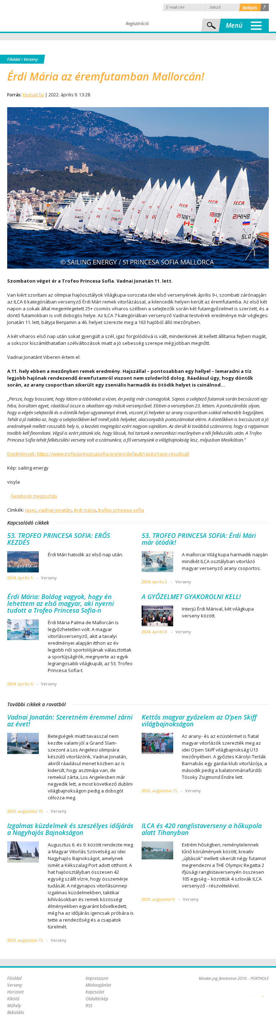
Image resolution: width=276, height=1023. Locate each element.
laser (30, 510)
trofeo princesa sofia (121, 510)
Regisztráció (137, 23)
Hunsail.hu (33, 95)
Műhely (14, 1006)
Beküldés (15, 1012)
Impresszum (97, 978)
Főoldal (13, 59)
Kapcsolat (95, 992)
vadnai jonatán (55, 510)
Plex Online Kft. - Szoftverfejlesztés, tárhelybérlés (251, 992)
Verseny (31, 59)
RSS (89, 1006)
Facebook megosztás (34, 496)
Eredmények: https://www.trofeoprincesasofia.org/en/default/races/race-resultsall (98, 454)
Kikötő (13, 999)
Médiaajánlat (98, 985)
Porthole (55, 16)
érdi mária (85, 510)
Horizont (15, 992)
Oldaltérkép (97, 999)
